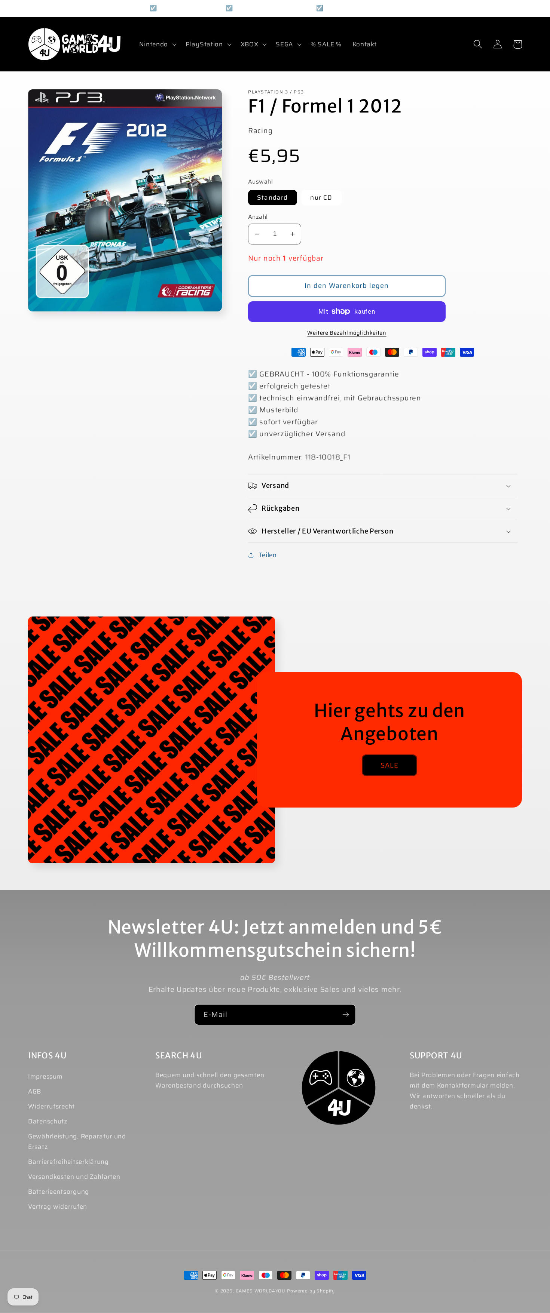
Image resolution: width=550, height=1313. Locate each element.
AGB (34, 1091)
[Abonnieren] (345, 1014)
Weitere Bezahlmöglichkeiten (346, 332)
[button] (157, 44)
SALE (390, 765)
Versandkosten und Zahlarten (74, 1176)
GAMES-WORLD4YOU (261, 1290)
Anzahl (258, 217)
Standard (272, 197)
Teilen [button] (268, 555)
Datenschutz (48, 1121)
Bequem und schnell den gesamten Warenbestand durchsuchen (209, 1080)
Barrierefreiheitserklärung (68, 1161)
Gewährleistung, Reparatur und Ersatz (77, 1141)
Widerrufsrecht (51, 1106)
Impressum (45, 1076)
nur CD (321, 197)
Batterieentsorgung (58, 1191)
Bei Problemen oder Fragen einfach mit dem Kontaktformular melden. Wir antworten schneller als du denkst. (465, 1090)
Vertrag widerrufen (57, 1206)
